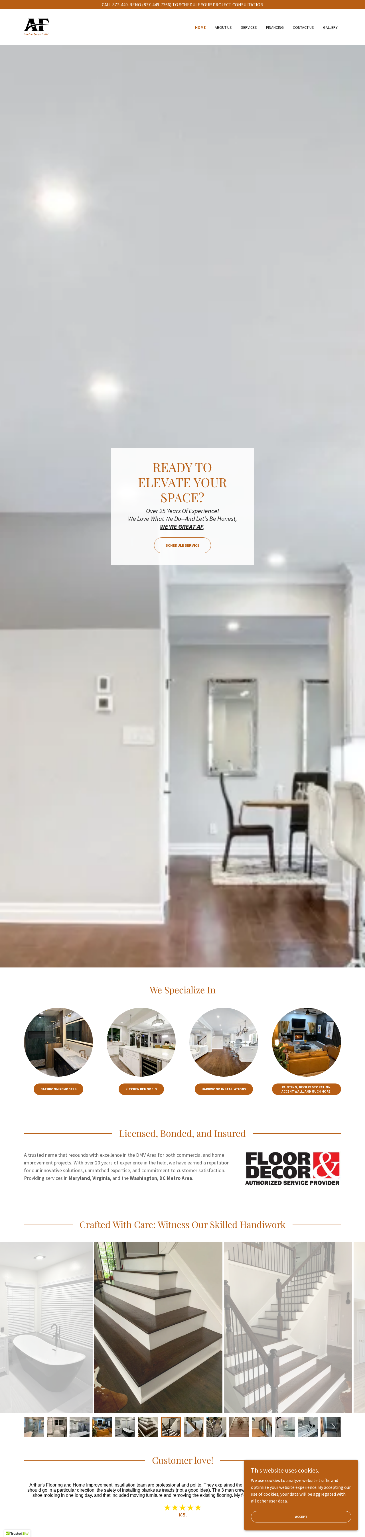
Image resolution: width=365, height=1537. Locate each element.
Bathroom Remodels (58, 1089)
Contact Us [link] (303, 27)
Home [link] (200, 27)
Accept (301, 1516)
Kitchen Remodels (141, 1089)
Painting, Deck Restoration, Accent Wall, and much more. (306, 1089)
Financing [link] (275, 27)
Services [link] (249, 27)
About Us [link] (223, 27)
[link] (36, 26)
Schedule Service (182, 545)
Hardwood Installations (224, 1089)
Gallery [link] (330, 27)
